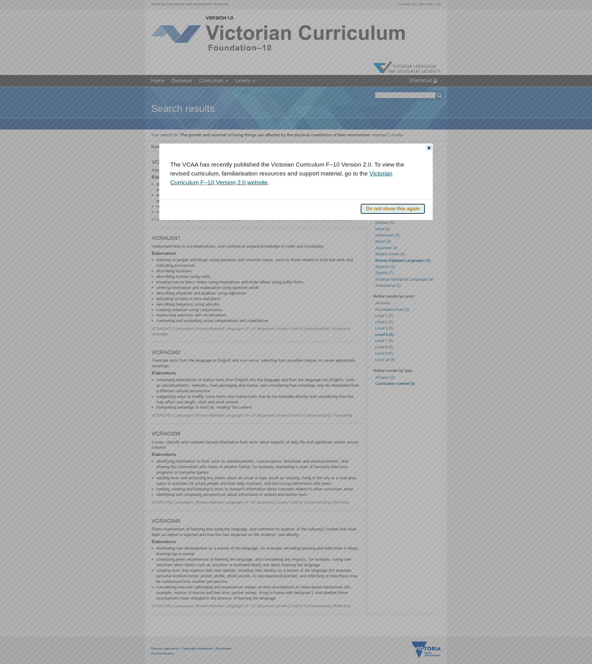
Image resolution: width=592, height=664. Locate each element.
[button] (429, 148)
